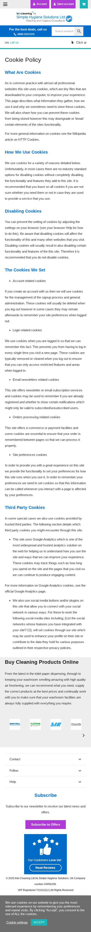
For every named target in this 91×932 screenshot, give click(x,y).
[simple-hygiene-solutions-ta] (45, 17)
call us (11, 42)
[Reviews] (45, 854)
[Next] (83, 735)
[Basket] (83, 4)
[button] (5, 4)
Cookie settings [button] (17, 922)
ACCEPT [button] (39, 922)
